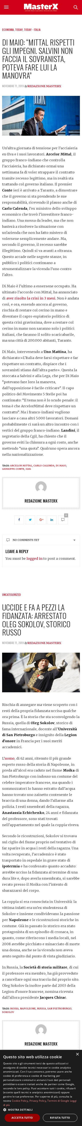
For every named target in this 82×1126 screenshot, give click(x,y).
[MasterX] (41, 7)
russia (41, 1008)
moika (14, 1008)
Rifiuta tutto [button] (60, 1117)
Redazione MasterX (44, 86)
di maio (61, 465)
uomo (10, 758)
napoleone (28, 1008)
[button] (41, 1109)
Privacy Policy (37, 1101)
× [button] (77, 1054)
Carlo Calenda (43, 465)
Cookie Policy (20, 1101)
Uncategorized (11, 594)
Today (19, 29)
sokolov (8, 1012)
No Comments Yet (26, 540)
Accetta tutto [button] (22, 1117)
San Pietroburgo (59, 1008)
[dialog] (41, 1088)
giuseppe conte (13, 468)
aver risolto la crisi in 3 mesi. (31, 298)
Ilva (28, 468)
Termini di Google (58, 1101)
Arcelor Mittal (21, 465)
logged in (34, 558)
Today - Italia (32, 29)
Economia (8, 29)
